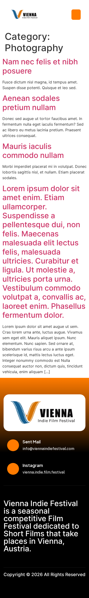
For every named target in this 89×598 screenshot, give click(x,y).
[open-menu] (76, 14)
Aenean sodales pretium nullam (31, 103)
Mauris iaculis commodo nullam (33, 151)
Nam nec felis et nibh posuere (40, 66)
